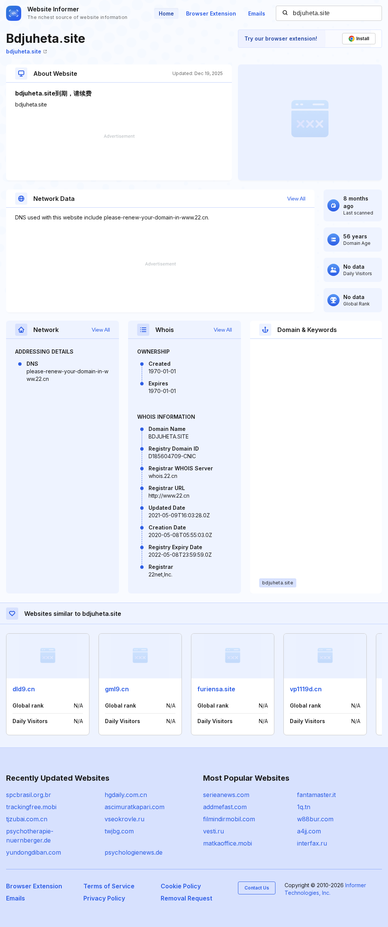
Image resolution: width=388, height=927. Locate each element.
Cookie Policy (181, 886)
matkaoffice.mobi (227, 843)
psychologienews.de (134, 852)
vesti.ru (213, 831)
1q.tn (303, 807)
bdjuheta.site (23, 51)
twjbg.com (119, 831)
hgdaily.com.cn (126, 795)
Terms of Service (109, 886)
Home (166, 13)
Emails (256, 13)
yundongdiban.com (33, 852)
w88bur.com (315, 819)
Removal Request (186, 898)
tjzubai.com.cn (26, 819)
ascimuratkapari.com (134, 807)
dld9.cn (24, 689)
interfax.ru (312, 843)
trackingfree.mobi (31, 807)
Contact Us (256, 888)
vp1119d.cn (306, 689)
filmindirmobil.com (229, 819)
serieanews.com (226, 795)
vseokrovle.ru (124, 819)
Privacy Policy (104, 898)
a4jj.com (309, 831)
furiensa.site (216, 689)
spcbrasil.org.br (28, 795)
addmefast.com (225, 807)
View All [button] (296, 199)
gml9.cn (117, 689)
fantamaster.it (316, 795)
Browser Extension (211, 13)
